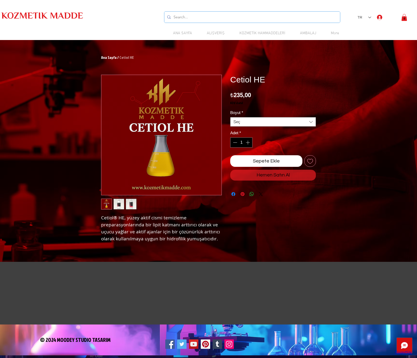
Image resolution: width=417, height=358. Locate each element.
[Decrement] (234, 142)
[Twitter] (182, 344)
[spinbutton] (241, 142)
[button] (404, 17)
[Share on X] (261, 194)
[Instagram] (229, 344)
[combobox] (273, 122)
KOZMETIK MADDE (42, 16)
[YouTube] (193, 344)
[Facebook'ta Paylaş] (233, 194)
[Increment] (248, 142)
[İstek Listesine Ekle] (310, 161)
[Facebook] (170, 344)
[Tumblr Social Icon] (217, 344)
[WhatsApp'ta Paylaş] (252, 194)
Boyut (236, 112)
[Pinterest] (205, 344)
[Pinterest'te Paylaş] (242, 194)
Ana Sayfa (109, 57)
